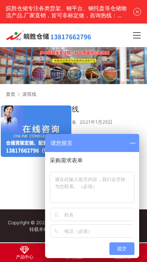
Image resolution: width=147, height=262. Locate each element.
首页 (10, 94)
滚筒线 (68, 109)
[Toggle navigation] (137, 35)
